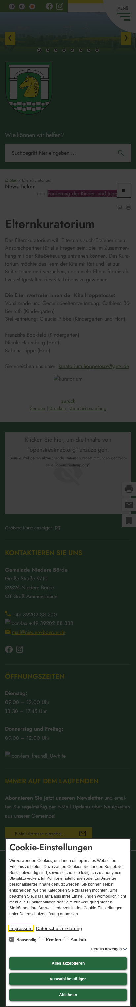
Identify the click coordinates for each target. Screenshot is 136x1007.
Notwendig (26, 940)
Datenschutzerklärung (59, 928)
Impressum (21, 928)
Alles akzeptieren (68, 963)
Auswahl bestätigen (68, 979)
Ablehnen (68, 995)
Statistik (78, 940)
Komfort (53, 940)
